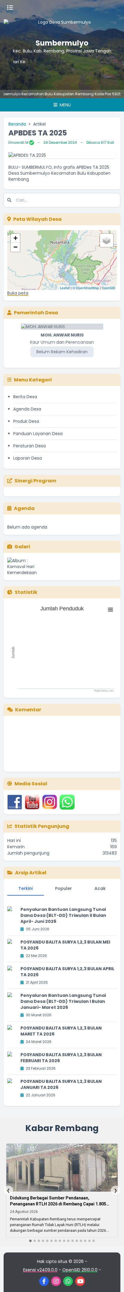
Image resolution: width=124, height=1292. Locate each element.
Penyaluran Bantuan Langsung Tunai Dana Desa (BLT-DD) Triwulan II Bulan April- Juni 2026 (63, 915)
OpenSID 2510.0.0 (80, 1270)
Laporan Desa (27, 458)
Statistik (26, 592)
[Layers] (106, 240)
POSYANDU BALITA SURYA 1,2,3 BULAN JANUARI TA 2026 (61, 1084)
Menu (64, 105)
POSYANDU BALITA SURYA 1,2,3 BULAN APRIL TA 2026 (67, 972)
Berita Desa (25, 397)
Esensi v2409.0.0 (40, 1270)
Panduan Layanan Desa (38, 434)
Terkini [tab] (25, 888)
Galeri (22, 546)
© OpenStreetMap (86, 287)
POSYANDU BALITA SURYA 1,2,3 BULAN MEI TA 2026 (65, 945)
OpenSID (108, 287)
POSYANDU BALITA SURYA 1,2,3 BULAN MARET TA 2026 (61, 1031)
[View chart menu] (110, 609)
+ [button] (15, 238)
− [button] (15, 247)
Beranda (17, 124)
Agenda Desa (27, 409)
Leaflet (65, 287)
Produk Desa (26, 421)
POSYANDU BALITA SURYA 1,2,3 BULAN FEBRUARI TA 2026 (61, 1058)
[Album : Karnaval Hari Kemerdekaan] (24, 567)
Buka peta (17, 293)
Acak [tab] (100, 888)
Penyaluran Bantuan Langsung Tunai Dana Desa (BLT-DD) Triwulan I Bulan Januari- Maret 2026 (63, 1001)
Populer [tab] (63, 888)
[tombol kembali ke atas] (112, 1280)
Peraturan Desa (29, 446)
